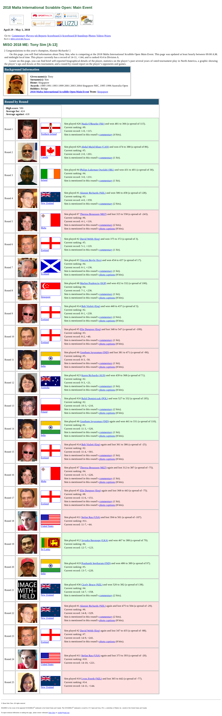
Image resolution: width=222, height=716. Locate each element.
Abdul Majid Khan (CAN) (95, 146)
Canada (44, 157)
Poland (44, 412)
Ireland (44, 180)
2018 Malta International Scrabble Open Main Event (59, 91)
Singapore (102, 91)
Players (30, 35)
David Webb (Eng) (90, 238)
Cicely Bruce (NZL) (92, 584)
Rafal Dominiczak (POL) (94, 398)
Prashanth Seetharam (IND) (96, 563)
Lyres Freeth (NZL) (91, 678)
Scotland (45, 274)
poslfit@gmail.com (63, 712)
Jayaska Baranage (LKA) (94, 540)
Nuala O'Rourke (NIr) (93, 123)
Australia (45, 387)
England (45, 250)
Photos (92, 35)
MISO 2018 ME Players (20, 39)
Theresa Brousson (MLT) (93, 214)
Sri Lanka (45, 549)
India (43, 366)
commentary (106, 134)
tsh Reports (41, 35)
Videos (100, 35)
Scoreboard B (69, 35)
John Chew (51, 712)
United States (47, 526)
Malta (43, 228)
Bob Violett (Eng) (90, 306)
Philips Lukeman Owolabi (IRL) (97, 169)
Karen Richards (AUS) (93, 375)
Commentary (19, 35)
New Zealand (47, 203)
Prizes (107, 35)
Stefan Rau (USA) (90, 517)
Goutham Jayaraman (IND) (94, 352)
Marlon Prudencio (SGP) (93, 283)
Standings (82, 35)
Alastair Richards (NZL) (93, 192)
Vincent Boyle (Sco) (91, 260)
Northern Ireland (49, 134)
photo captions (107, 228)
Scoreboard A (54, 35)
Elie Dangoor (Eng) (90, 329)
